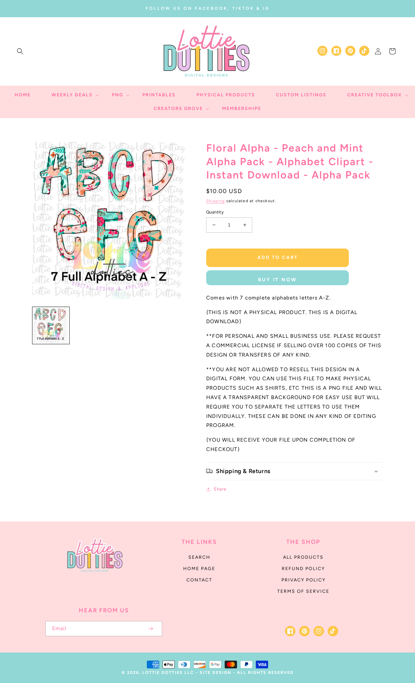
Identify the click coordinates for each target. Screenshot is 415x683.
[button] (20, 51)
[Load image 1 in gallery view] (50, 325)
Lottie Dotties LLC (168, 672)
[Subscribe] (150, 628)
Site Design (215, 672)
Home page (199, 568)
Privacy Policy (303, 580)
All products (303, 557)
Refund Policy (303, 568)
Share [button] (220, 489)
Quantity (215, 212)
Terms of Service (303, 591)
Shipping (215, 201)
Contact (199, 580)
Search (199, 557)
